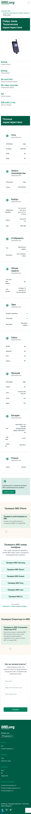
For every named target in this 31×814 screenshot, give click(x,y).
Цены (2, 770)
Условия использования (8, 785)
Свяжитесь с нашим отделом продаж (15, 606)
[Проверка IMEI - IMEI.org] (8, 3)
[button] (6, 532)
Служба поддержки (6, 748)
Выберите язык (5, 733)
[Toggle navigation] (28, 2)
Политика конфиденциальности (10, 788)
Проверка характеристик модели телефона (16, 13)
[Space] (8, 727)
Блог (2, 746)
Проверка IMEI (5, 11)
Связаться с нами (6, 761)
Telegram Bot (4, 775)
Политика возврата (6, 790)
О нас (2, 758)
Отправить (15, 709)
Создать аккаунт (9, 492)
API (2, 773)
